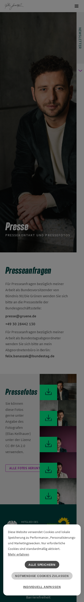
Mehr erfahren (18, 554)
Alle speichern (42, 564)
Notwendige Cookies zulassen (42, 576)
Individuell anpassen (42, 587)
